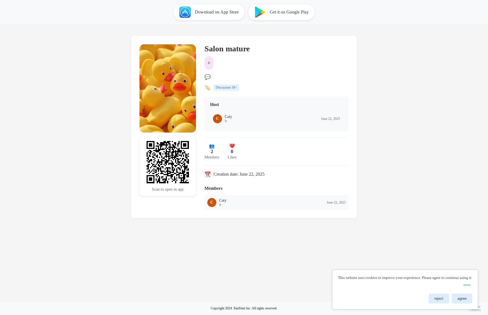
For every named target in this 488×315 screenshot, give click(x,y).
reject (438, 298)
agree (462, 298)
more (466, 285)
